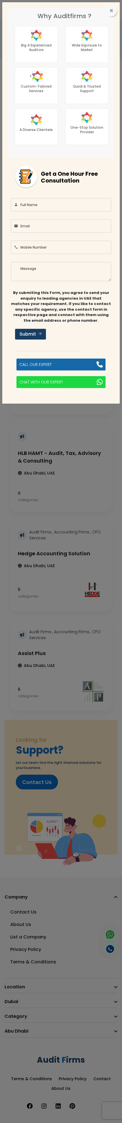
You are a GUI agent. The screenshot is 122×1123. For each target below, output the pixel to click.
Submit (28, 334)
